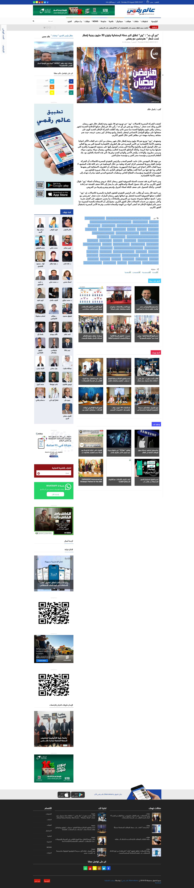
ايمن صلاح (67, 247)
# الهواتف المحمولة (105, 240)
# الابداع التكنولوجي (142, 259)
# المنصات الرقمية (128, 259)
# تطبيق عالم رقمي (152, 244)
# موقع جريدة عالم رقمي (117, 237)
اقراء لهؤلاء (67, 212)
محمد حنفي (54, 247)
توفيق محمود (67, 315)
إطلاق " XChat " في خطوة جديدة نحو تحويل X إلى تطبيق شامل (119, 451)
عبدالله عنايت (67, 368)
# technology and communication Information (128, 248)
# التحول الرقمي (153, 229)
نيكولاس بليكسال (54, 351)
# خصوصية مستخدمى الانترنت (149, 255)
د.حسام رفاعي (40, 399)
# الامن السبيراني (93, 259)
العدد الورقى (4, 33)
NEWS (95, 21)
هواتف (128, 21)
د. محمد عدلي (53, 281)
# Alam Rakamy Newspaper (149, 233)
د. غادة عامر (67, 263)
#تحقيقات (49, 814)
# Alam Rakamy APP (138, 244)
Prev (35, 573)
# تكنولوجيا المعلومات (108, 225)
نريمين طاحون (67, 384)
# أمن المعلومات (93, 248)
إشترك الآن (55, 494)
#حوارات (49, 853)
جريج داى (67, 399)
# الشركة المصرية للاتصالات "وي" (95, 218)
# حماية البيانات (153, 251)
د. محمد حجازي (67, 299)
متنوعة (103, 21)
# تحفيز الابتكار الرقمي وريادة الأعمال (123, 251)
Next (71, 573)
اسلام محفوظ (40, 315)
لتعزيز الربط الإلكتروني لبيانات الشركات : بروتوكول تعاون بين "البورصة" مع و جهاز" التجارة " (92, 409)
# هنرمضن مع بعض (109, 263)
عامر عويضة (54, 384)
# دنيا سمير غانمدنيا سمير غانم (93, 263)
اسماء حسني (67, 281)
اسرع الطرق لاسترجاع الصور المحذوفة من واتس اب (149, 480)
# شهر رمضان (154, 222)
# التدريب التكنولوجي (119, 229)
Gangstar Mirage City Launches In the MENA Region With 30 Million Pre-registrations (53, 585)
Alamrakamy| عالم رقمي (130, 880)
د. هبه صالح (54, 263)
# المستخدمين (116, 259)
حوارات (87, 21)
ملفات (136, 21)
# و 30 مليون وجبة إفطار (140, 222)
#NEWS (49, 847)
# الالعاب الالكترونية (130, 240)
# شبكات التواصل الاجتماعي (130, 255)
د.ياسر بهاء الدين (40, 230)
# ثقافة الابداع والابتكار (151, 248)
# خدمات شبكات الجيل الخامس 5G (110, 255)
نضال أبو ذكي (53, 399)
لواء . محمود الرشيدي (40, 264)
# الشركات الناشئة (92, 255)
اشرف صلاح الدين (67, 417)
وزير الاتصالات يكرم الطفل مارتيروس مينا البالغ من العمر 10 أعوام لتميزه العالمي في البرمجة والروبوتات (130, 816)
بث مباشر (78, 21)
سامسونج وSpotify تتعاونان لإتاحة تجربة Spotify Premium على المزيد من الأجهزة (121, 28)
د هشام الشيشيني (54, 317)
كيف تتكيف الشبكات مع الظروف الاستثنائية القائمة (119, 480)
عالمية (111, 21)
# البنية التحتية (118, 240)
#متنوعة (49, 842)
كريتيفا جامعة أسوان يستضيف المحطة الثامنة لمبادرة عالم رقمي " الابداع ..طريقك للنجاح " (53, 740)
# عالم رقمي (131, 229)
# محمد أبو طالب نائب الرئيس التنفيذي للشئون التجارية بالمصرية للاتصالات (138, 225)
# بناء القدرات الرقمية (105, 229)
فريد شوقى (54, 229)
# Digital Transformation (121, 244)
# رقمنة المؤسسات (106, 248)
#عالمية (49, 836)
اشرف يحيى (40, 368)
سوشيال (119, 21)
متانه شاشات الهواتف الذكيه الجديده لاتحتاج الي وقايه (132, 839)
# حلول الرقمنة (142, 229)
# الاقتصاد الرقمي (92, 251)
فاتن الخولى (67, 229)
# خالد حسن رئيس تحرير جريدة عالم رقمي (127, 233)
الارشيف (4, 48)
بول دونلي (53, 368)
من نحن (37, 880)
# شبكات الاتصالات (94, 225)
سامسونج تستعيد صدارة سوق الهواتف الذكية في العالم (148, 451)
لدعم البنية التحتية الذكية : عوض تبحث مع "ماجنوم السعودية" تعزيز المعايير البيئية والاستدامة (147, 337)
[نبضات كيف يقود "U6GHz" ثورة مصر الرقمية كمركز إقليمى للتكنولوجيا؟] (53, 54)
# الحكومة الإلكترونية (134, 263)
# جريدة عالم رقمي (91, 229)
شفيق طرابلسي (40, 351)
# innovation (107, 244)
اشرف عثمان (54, 299)
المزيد (69, 21)
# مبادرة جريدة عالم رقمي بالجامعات (148, 240)
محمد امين (40, 384)
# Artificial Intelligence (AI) (92, 244)
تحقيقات (144, 21)
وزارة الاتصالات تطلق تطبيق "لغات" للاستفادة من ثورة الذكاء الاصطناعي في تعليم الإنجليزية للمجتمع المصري (130, 852)
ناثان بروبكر (53, 334)
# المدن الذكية (122, 263)
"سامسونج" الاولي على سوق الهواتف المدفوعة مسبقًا (132, 827)
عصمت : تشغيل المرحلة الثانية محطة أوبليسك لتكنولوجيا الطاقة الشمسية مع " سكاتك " (119, 337)
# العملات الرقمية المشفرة (150, 263)
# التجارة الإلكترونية (106, 251)
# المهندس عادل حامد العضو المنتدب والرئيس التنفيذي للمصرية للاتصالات (110, 222)
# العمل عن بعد (105, 259)
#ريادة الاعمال (154, 259)
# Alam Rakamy (103, 237)
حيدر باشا (67, 349)
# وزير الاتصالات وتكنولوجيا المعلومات (103, 233)
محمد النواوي (40, 247)
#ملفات (49, 819)
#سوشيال (49, 830)
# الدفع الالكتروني (141, 251)
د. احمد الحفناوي (40, 282)
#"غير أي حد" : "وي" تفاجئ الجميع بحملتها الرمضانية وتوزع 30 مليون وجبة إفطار (128, 218)
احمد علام (67, 334)
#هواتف (49, 825)
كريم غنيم (40, 299)
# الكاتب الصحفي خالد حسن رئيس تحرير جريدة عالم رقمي (143, 237)
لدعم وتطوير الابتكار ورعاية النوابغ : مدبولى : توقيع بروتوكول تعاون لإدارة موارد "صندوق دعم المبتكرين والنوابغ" (75, 828)
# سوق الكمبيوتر (92, 240)
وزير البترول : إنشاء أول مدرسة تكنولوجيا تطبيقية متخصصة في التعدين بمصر (147, 409)
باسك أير (40, 334)
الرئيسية (154, 21)
